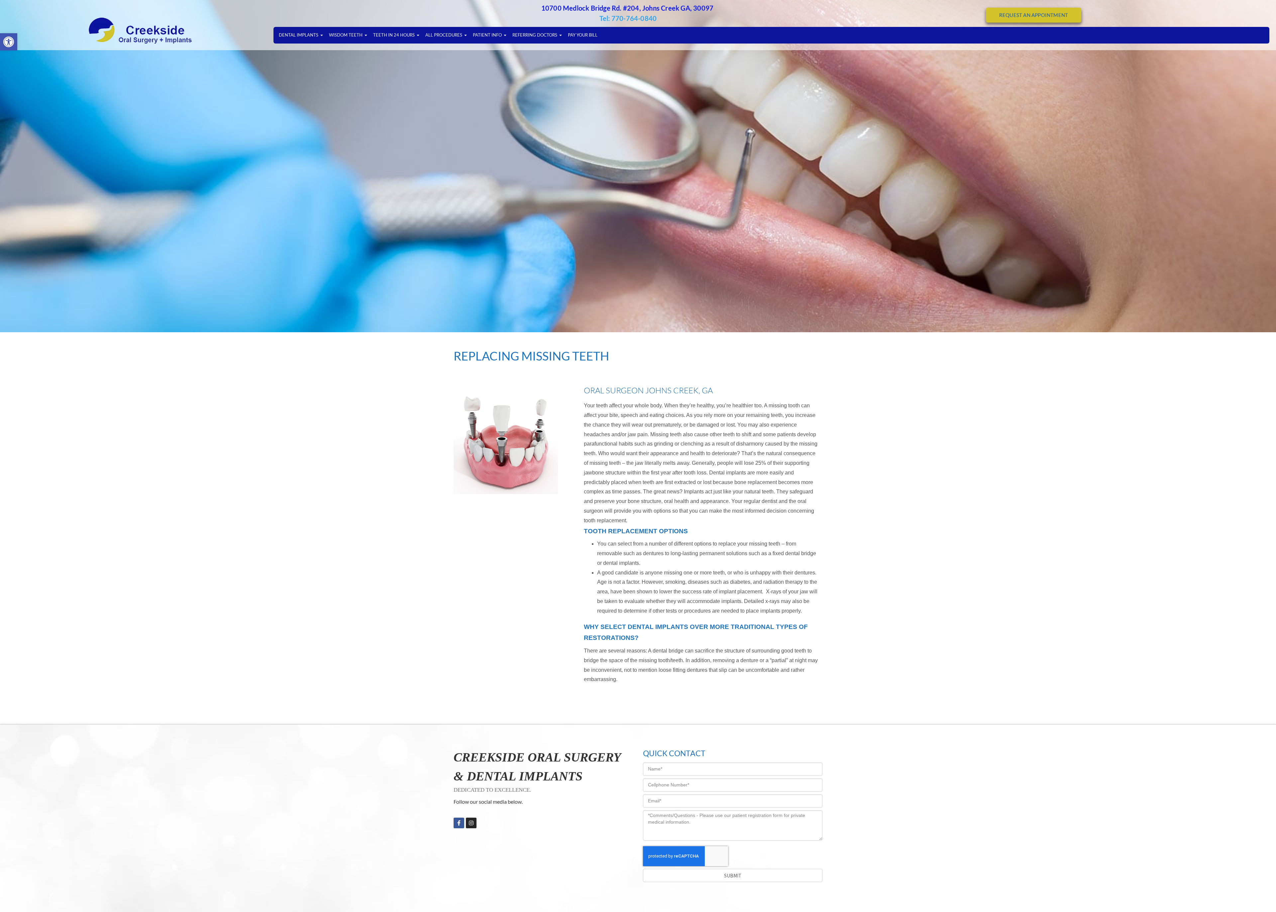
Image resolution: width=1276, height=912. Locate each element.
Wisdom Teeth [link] (346, 35)
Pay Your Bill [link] (582, 35)
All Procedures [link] (443, 35)
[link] (8, 42)
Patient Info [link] (487, 35)
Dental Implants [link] (298, 35)
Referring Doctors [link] (534, 35)
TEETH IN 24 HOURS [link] (394, 35)
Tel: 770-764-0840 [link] (628, 18)
